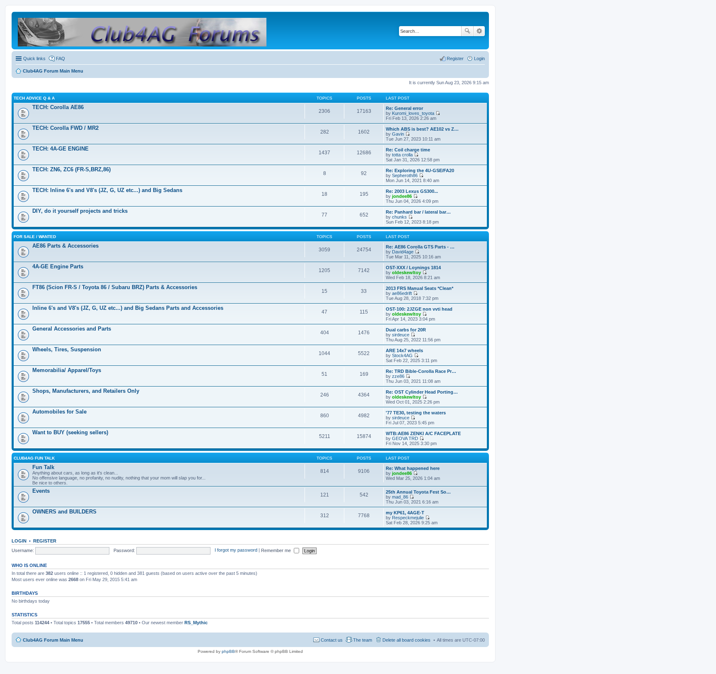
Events (41, 491)
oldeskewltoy (406, 272)
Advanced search (479, 31)
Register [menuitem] (455, 58)
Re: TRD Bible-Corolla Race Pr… (421, 371)
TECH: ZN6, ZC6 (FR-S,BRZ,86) (71, 169)
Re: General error (404, 108)
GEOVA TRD (405, 438)
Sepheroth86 (405, 175)
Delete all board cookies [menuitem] (406, 640)
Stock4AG (402, 355)
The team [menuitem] (362, 640)
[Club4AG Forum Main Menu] (143, 30)
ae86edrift (402, 293)
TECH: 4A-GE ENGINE (60, 149)
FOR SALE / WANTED (35, 236)
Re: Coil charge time (408, 149)
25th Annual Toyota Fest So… (418, 491)
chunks (399, 216)
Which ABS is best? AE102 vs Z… (422, 129)
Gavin (398, 133)
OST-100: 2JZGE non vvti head (419, 309)
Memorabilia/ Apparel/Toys (66, 370)
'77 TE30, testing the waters (416, 412)
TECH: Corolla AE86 (58, 107)
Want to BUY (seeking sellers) (70, 432)
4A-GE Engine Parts (57, 266)
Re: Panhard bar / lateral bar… (418, 211)
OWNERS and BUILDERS (64, 512)
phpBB (228, 651)
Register (44, 540)
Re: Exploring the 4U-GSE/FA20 (420, 170)
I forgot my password (236, 550)
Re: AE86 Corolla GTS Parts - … (420, 246)
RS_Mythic (196, 622)
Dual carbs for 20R (406, 329)
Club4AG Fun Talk (34, 458)
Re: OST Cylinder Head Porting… (422, 391)
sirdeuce (400, 334)
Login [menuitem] (479, 58)
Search (467, 31)
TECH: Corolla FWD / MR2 (65, 128)
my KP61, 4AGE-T (405, 512)
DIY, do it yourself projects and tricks (80, 211)
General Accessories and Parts (71, 329)
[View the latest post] (437, 113)
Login (19, 540)
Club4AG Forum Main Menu (53, 640)
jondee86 (402, 196)
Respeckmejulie (408, 517)
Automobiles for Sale (59, 412)
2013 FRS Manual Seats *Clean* (419, 288)
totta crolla (402, 154)
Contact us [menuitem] (332, 640)
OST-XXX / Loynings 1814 (413, 267)
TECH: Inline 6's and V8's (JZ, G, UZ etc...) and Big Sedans (107, 190)
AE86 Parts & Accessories (65, 246)
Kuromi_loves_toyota (413, 113)
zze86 (398, 376)
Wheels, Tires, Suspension (66, 349)
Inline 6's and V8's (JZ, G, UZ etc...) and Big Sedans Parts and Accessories (127, 308)
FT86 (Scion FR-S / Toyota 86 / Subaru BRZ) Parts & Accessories (114, 287)
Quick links (34, 58)
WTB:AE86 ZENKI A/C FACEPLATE (423, 433)
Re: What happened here (413, 468)
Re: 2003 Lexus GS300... (412, 191)
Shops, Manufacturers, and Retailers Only (85, 391)
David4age (403, 251)
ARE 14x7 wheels (404, 350)
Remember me (276, 550)
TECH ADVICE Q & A (34, 98)
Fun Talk (43, 467)
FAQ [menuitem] (60, 58)
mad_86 (400, 496)
